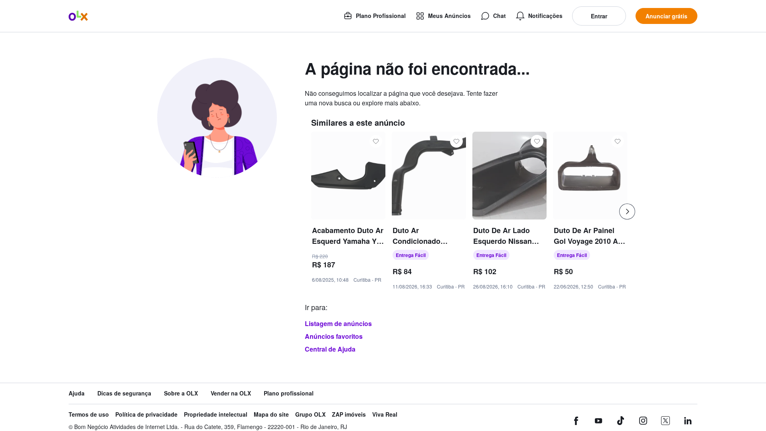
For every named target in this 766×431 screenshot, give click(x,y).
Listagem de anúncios (338, 323)
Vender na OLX (231, 393)
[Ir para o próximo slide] (627, 211)
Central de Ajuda (330, 349)
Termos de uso (89, 414)
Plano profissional (289, 393)
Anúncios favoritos (334, 336)
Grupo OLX (310, 414)
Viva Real (384, 414)
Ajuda (77, 393)
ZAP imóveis (349, 414)
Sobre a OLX (181, 393)
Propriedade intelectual (215, 414)
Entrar (599, 16)
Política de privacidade (146, 414)
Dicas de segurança (124, 393)
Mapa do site (271, 414)
